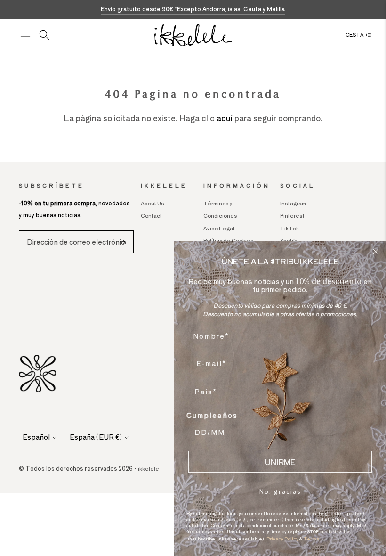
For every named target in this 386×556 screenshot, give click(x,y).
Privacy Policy (282, 538)
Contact (151, 215)
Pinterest (292, 215)
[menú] (25, 35)
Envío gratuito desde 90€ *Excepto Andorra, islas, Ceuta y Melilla (193, 9)
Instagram (293, 203)
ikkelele (148, 468)
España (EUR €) (96, 437)
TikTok (289, 228)
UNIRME (280, 461)
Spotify (289, 240)
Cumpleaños (212, 415)
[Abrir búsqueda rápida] (44, 35)
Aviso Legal (218, 228)
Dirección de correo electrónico (73, 231)
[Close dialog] (375, 251)
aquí (225, 117)
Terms (311, 538)
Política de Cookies (228, 240)
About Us (152, 203)
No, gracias (280, 491)
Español (36, 437)
